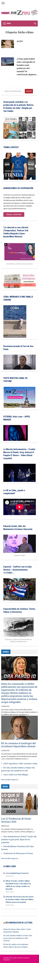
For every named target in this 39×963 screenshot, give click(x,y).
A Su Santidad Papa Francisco (17, 873)
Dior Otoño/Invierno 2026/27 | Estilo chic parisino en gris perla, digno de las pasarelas (19, 839)
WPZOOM (12, 960)
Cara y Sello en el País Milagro (15, 775)
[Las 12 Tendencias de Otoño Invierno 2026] (19, 804)
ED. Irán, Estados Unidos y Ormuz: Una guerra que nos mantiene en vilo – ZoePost (17, 938)
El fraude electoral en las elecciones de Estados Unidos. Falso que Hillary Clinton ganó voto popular (20, 899)
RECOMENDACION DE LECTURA (18, 922)
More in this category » (10, 780)
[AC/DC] (7, 45)
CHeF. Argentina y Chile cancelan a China (20, 764)
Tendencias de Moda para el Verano (18, 853)
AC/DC (20, 41)
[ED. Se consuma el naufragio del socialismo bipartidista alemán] (19, 729)
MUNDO (6, 652)
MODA (5, 786)
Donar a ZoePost (13, 214)
